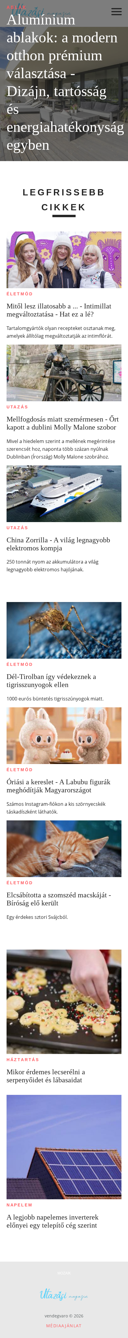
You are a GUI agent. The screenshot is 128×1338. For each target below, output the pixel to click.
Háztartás (23, 1059)
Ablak (17, 7)
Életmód (20, 293)
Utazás (17, 407)
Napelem (20, 1205)
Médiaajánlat (64, 1325)
